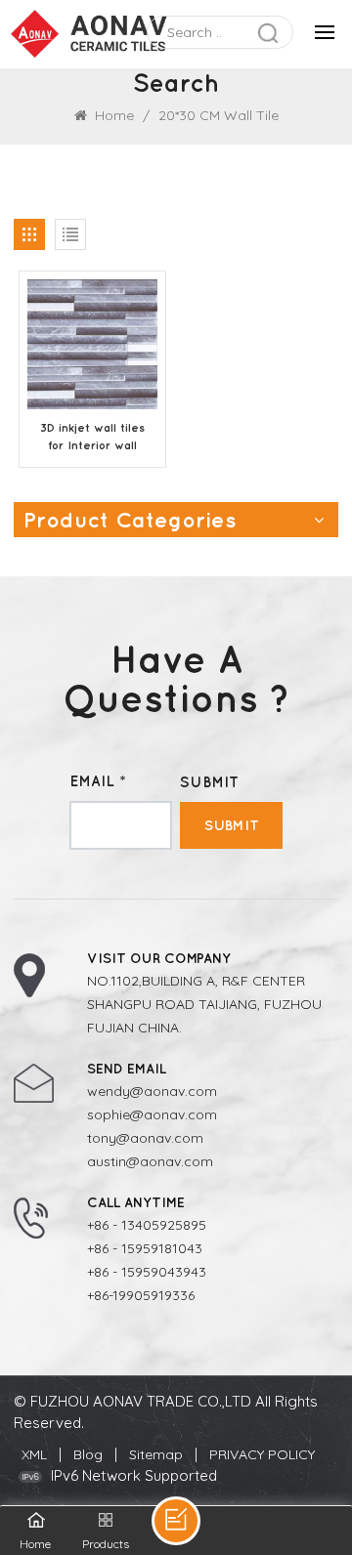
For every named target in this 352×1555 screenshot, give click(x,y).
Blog (88, 1454)
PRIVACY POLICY (262, 1454)
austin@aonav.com (150, 1161)
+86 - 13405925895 (146, 1225)
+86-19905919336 (141, 1295)
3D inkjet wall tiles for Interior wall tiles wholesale (92, 437)
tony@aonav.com (145, 1138)
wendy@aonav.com (152, 1091)
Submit (231, 825)
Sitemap (156, 1454)
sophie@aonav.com (152, 1114)
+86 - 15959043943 (146, 1272)
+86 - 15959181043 (144, 1248)
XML (34, 1454)
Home (112, 115)
